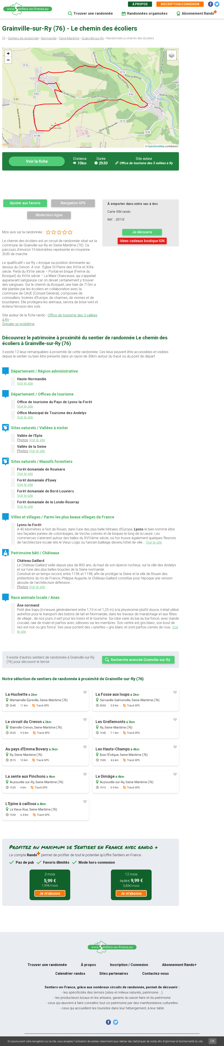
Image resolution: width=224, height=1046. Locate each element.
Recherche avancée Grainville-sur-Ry (140, 660)
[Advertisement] (90, 185)
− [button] (8, 60)
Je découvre (142, 232)
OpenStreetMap (156, 146)
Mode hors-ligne (49, 215)
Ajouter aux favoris (25, 203)
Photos (22, 440)
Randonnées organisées (147, 13)
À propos (140, 4)
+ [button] (8, 53)
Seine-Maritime (69, 38)
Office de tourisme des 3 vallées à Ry (146, 163)
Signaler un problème (18, 324)
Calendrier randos (70, 973)
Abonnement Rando (198, 13)
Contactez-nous (155, 973)
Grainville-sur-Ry (93, 38)
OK (212, 1041)
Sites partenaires (113, 973)
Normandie (48, 38)
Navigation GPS (73, 203)
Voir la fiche (37, 161)
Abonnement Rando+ (179, 965)
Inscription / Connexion (129, 965)
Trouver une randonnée (93, 13)
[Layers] (171, 55)
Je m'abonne (49, 893)
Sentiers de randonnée (23, 38)
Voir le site (25, 383)
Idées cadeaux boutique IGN (142, 241)
